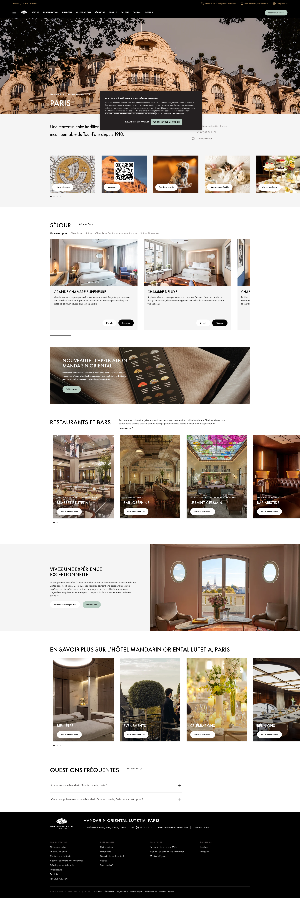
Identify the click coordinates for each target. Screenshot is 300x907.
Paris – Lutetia (30, 3)
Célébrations (83, 12)
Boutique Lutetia (166, 187)
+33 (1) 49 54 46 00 (206, 132)
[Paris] (24, 12)
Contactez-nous (204, 139)
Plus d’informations (69, 511)
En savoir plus (85, 224)
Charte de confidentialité (173, 113)
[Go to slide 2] (53, 196)
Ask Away (112, 187)
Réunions (100, 12)
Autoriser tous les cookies (166, 122)
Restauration (50, 12)
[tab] (58, 233)
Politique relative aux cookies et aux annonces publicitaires (130, 113)
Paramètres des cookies (137, 122)
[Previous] (59, 174)
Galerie (125, 12)
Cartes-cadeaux (269, 187)
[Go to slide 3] (57, 196)
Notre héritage (63, 187)
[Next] (241, 174)
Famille (113, 12)
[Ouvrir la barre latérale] (14, 12)
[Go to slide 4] (60, 196)
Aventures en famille (220, 187)
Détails (109, 322)
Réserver (126, 322)
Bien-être (67, 12)
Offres (149, 12)
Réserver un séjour (276, 12)
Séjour (35, 12)
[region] (151, 110)
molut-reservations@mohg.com (212, 126)
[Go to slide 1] (50, 196)
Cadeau (137, 12)
